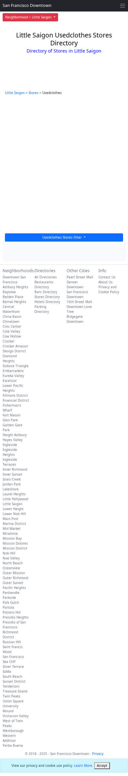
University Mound (10, 708)
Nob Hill (9, 553)
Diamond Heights (10, 358)
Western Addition (9, 738)
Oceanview (11, 568)
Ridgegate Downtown (75, 319)
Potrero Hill (12, 612)
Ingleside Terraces (10, 462)
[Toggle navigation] (122, 6)
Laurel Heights (14, 494)
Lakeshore (11, 489)
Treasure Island (15, 691)
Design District (14, 351)
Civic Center (12, 326)
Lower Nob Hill (14, 513)
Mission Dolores (15, 543)
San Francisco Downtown (27, 5)
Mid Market (12, 528)
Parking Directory (41, 309)
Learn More (83, 765)
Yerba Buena (13, 745)
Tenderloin (11, 686)
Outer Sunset (13, 582)
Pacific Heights (14, 587)
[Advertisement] (64, 166)
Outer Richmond (15, 578)
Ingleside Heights (10, 452)
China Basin (12, 316)
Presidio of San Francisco (14, 624)
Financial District (16, 400)
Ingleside (10, 444)
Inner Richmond (15, 469)
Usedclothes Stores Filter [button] (62, 237)
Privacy (97, 753)
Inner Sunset (12, 474)
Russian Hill (12, 642)
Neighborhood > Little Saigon (29, 17)
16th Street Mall (79, 301)
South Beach (12, 676)
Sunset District (14, 681)
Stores (33, 92)
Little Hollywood (15, 499)
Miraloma (10, 533)
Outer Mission (14, 573)
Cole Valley (11, 331)
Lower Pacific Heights (13, 388)
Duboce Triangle (16, 366)
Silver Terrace (13, 666)
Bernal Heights (14, 301)
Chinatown (11, 321)
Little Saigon (15, 92)
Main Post (10, 518)
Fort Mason (11, 415)
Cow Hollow (12, 336)
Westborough (13, 730)
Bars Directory (45, 292)
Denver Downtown (75, 284)
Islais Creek (12, 479)
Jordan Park (12, 484)
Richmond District (10, 634)
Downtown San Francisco (14, 279)
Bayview (9, 292)
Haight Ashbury (15, 435)
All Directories (45, 277)
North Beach (13, 563)
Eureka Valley (13, 375)
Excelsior (10, 380)
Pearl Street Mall (80, 277)
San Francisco (13, 656)
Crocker (8, 341)
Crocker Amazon (15, 346)
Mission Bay (12, 538)
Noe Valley (11, 558)
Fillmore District (15, 395)
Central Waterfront (11, 309)
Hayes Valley (13, 439)
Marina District (14, 523)
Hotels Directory (47, 301)
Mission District (15, 548)
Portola (8, 607)
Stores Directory (47, 296)
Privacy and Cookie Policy (108, 289)
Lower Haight (13, 508)
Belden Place (13, 296)
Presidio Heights (16, 617)
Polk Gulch (11, 602)
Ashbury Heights (15, 287)
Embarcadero (13, 370)
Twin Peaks (11, 696)
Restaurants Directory (43, 284)
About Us (105, 282)
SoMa (7, 671)
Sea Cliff (9, 661)
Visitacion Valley (16, 716)
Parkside (9, 597)
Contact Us (107, 277)
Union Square (13, 701)
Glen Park (10, 420)
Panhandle (11, 592)
